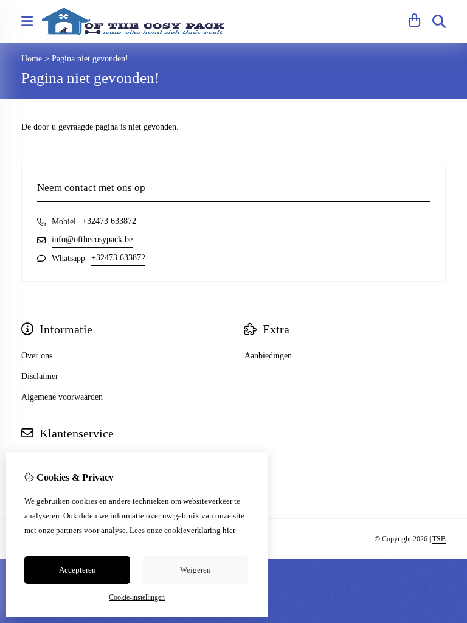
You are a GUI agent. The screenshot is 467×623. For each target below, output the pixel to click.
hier (229, 530)
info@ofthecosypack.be (92, 239)
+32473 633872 (109, 221)
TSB (439, 539)
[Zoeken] (439, 21)
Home (31, 58)
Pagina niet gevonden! (90, 58)
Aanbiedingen (268, 355)
